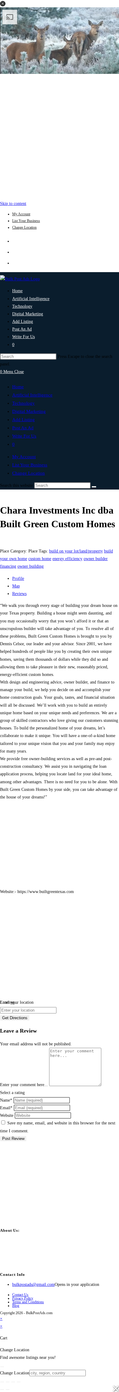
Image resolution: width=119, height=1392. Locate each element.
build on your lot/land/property (76, 551)
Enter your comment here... (24, 1084)
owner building (30, 566)
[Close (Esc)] (18, 1382)
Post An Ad (23, 427)
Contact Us (20, 1295)
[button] (2, 3)
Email (6, 1108)
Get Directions (14, 1018)
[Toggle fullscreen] (7, 1382)
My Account (21, 214)
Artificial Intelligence (32, 395)
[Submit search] (94, 486)
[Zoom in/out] (2, 1382)
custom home (39, 558)
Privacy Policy (22, 1298)
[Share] (13, 1382)
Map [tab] (16, 586)
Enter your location (17, 1002)
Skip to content (13, 203)
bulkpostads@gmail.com (33, 1284)
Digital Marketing (29, 411)
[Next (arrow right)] (7, 1389)
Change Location (24, 227)
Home (18, 386)
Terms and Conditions (28, 1302)
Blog (15, 1306)
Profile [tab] (18, 578)
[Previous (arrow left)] (2, 1389)
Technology (23, 403)
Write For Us (24, 436)
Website (6, 1115)
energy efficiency (67, 558)
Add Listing (23, 419)
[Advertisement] (59, 135)
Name (6, 1100)
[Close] (2, 1366)
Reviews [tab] (19, 593)
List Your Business (26, 221)
